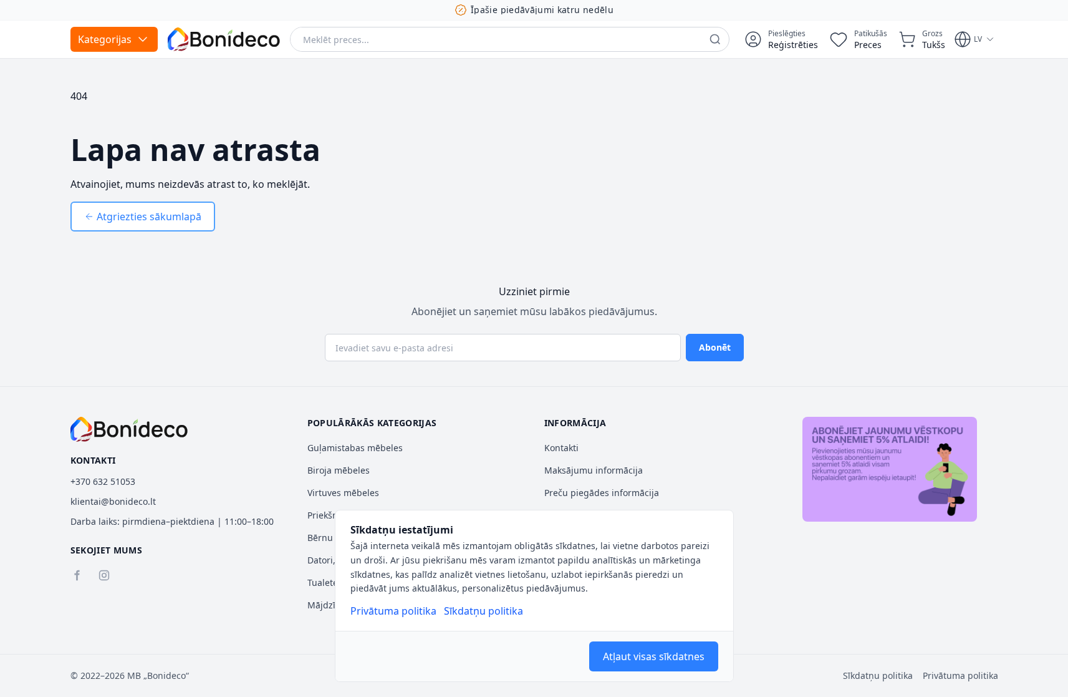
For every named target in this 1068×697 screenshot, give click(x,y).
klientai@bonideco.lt (113, 501)
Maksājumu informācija (593, 470)
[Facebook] (76, 575)
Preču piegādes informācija (601, 493)
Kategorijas (105, 39)
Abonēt (715, 347)
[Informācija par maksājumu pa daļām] (889, 469)
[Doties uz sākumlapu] (224, 39)
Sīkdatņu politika (483, 611)
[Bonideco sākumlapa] (129, 429)
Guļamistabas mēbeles (355, 448)
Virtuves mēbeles (343, 493)
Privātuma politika (393, 611)
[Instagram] (104, 575)
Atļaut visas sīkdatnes (654, 656)
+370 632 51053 (102, 481)
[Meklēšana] (715, 39)
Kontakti (561, 448)
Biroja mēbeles (338, 470)
